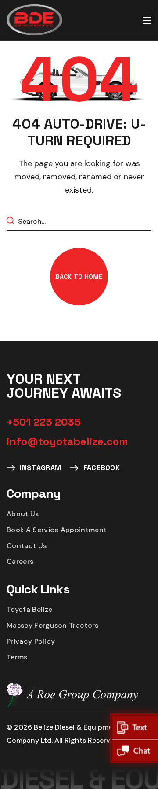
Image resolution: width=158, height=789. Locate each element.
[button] (79, 276)
